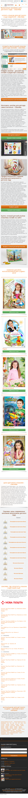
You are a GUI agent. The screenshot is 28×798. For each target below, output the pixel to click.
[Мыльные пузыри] (14, 451)
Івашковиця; (3, 723)
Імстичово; (13, 725)
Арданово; (9, 729)
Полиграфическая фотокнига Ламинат (18, 526)
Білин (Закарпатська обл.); (12, 732)
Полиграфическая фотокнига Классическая (18, 542)
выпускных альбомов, (6, 790)
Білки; (12, 734)
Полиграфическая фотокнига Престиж (18, 547)
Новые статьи (6, 766)
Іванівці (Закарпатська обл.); (7, 721)
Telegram (24, 1)
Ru (26, 4)
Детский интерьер (8, 388)
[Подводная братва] (14, 411)
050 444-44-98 (4, 1)
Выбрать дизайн (14, 207)
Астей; (19, 729)
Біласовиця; (3, 732)
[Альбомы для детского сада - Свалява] (14, 34)
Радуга (5, 349)
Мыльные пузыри (8, 466)
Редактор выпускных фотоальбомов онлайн (14, 99)
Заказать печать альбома (14, 138)
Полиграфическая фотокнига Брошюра (18, 552)
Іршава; (17, 725)
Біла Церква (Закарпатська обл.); (8, 730)
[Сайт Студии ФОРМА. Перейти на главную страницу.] (9, 5)
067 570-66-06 (10, 1)
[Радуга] (14, 333)
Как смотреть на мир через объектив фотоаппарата (13, 774)
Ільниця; (2, 724)
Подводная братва (8, 427)
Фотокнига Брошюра (18, 573)
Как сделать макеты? (14, 135)
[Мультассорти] (14, 294)
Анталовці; (3, 729)
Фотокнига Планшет (18, 578)
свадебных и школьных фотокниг (16, 790)
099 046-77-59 (17, 1)
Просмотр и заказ (14, 312)
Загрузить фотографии (14, 210)
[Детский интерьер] (14, 372)
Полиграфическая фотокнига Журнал (18, 537)
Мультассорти (7, 310)
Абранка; (20, 728)
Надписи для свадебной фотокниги (13, 779)
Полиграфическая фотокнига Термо (18, 532)
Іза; (8, 723)
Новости (4, 758)
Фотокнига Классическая (18, 563)
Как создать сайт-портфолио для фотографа (15, 770)
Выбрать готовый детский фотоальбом (14, 246)
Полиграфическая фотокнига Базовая (18, 521)
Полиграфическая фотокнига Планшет (18, 557)
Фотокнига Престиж (18, 568)
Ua (22, 4)
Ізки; (22, 723)
